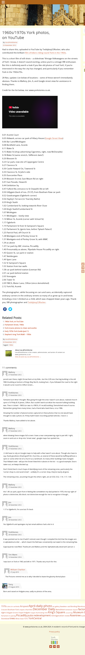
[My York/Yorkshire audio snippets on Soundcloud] (82, 267)
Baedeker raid (65, 606)
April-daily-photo (40, 606)
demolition (60, 609)
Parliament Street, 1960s (14, 325)
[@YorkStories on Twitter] (82, 264)
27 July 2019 (14, 572)
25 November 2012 (9, 45)
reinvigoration (57, 615)
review (67, 616)
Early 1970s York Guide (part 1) (17, 331)
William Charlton (17, 569)
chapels (22, 610)
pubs (30, 615)
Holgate (27, 612)
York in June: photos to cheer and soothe (21, 328)
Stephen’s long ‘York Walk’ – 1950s (18, 334)
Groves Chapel (18, 613)
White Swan (19, 619)
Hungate (32, 613)
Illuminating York (42, 613)
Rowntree (75, 615)
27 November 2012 (14, 375)
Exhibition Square (71, 610)
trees (12, 618)
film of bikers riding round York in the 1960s (45, 52)
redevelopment (42, 615)
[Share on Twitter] (10, 310)
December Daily (44, 609)
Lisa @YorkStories (11, 42)
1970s (4, 606)
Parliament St (5, 616)
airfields (16, 606)
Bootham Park (13, 609)
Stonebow (5, 618)
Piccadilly (21, 615)
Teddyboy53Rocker (37, 302)
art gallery (56, 606)
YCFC (26, 618)
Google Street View (54, 138)
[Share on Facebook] (5, 310)
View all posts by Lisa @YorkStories (28, 357)
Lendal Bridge (69, 613)
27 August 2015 (13, 587)
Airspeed (24, 606)
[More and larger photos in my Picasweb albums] (82, 271)
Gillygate (9, 613)
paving (13, 616)
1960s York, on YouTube (14, 321)
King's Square (56, 612)
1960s (11, 345)
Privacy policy (54, 632)
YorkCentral (35, 618)
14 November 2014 (14, 557)
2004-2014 (10, 606)
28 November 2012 (14, 505)
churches (28, 609)
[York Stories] (54, 643)
